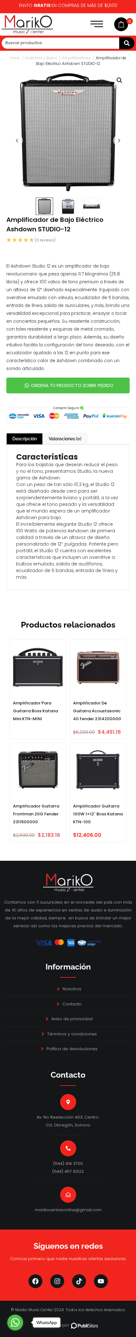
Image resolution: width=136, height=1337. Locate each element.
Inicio (15, 58)
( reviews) (45, 240)
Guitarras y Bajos (41, 58)
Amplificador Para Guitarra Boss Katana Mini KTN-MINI (35, 711)
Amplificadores (76, 58)
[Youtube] (101, 1281)
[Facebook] (35, 1281)
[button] (119, 80)
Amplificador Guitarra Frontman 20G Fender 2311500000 (36, 814)
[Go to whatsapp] (15, 1322)
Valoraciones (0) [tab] (65, 438)
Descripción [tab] (24, 438)
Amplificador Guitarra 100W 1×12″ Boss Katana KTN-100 (98, 814)
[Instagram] (57, 1281)
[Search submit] (126, 43)
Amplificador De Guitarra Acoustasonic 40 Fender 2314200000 (97, 711)
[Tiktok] (79, 1281)
